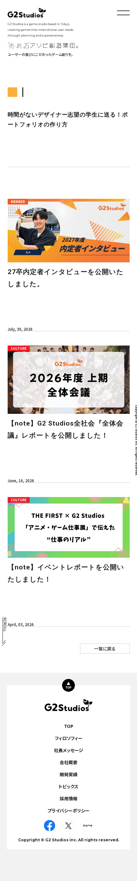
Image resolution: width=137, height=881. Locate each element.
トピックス (68, 786)
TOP (68, 726)
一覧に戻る (105, 648)
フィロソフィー (69, 738)
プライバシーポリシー (68, 810)
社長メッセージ (68, 750)
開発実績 (68, 774)
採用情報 (68, 798)
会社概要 (68, 762)
